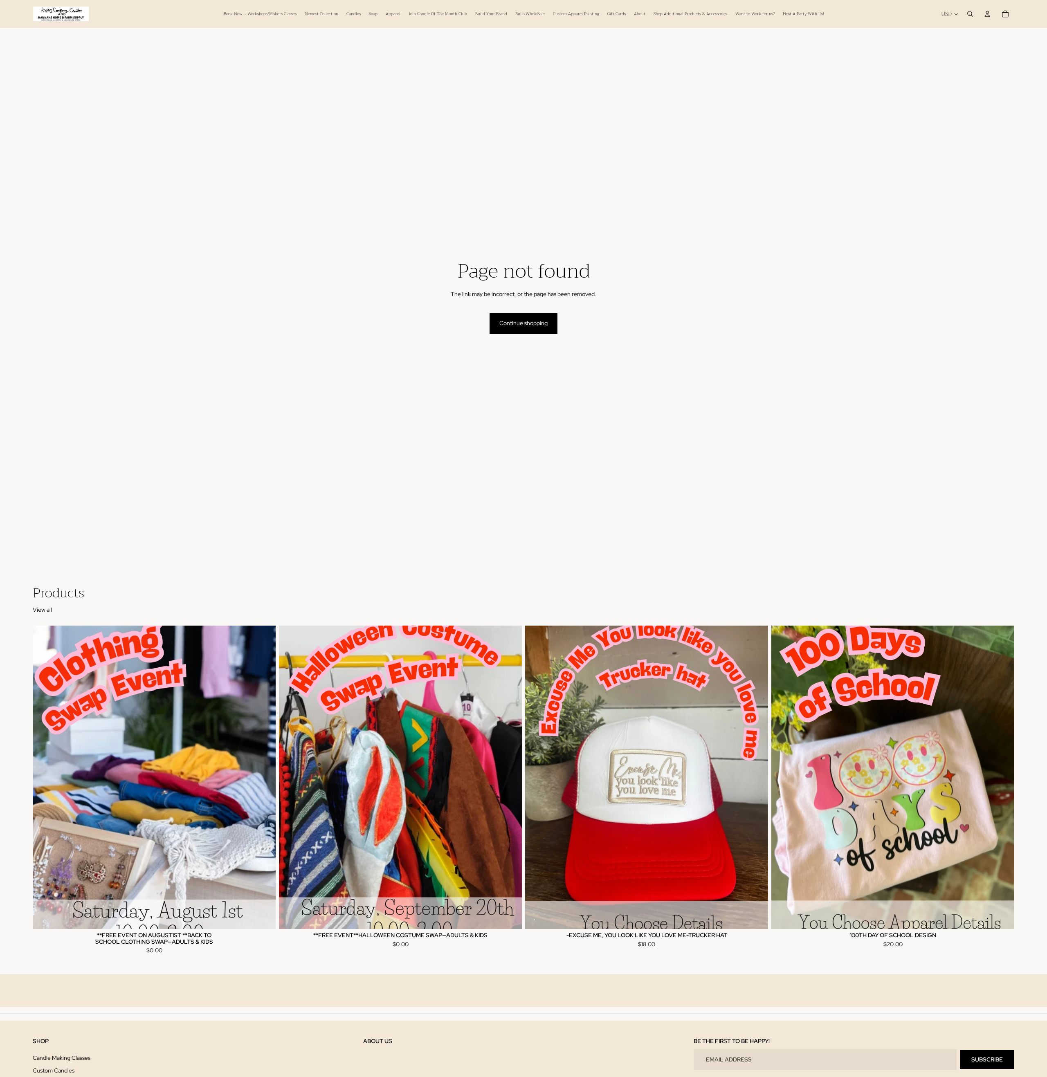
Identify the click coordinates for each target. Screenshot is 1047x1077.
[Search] (970, 14)
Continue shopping (523, 323)
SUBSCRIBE (987, 1059)
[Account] (987, 14)
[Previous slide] (45, 777)
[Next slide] (263, 777)
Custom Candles (53, 1070)
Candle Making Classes (61, 1057)
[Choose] (263, 916)
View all (42, 609)
